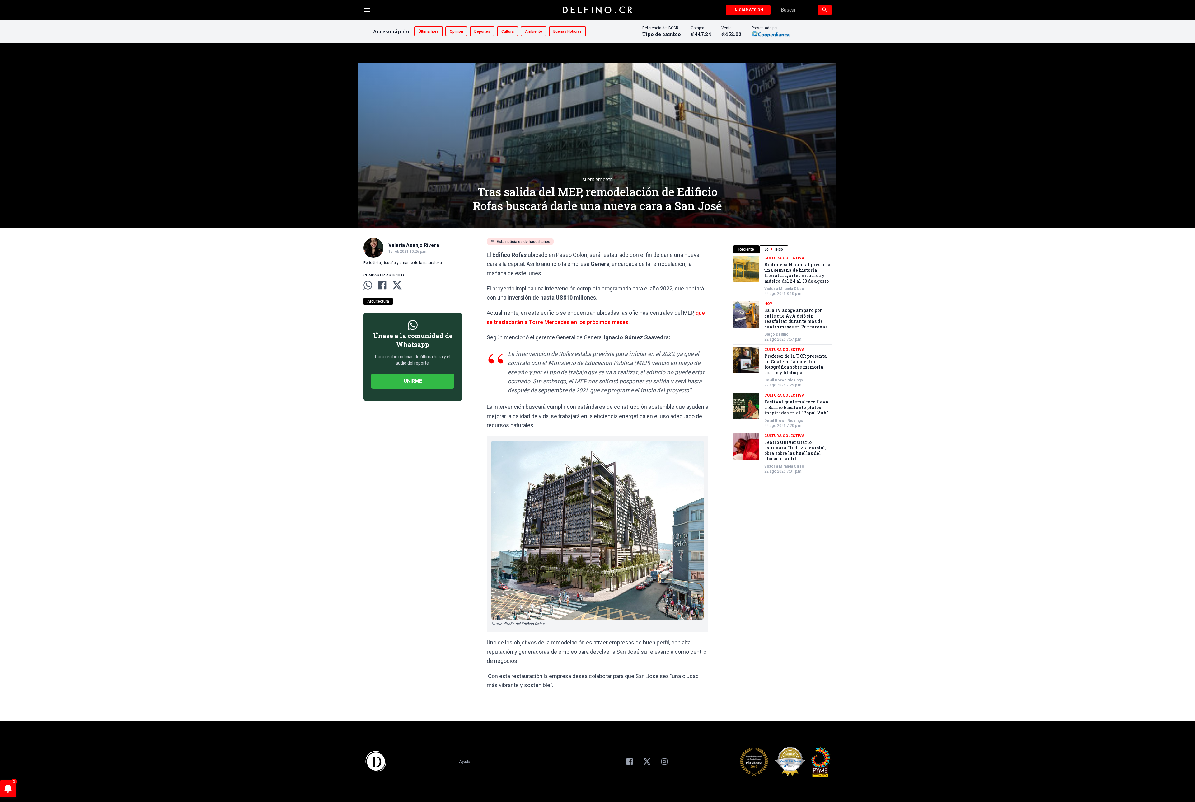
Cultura (507, 31)
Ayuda (464, 761)
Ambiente (533, 31)
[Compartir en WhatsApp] (367, 285)
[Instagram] (664, 761)
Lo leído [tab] (774, 249)
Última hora (428, 31)
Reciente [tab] (746, 249)
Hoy (768, 304)
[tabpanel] (782, 365)
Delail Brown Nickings (783, 380)
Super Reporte (597, 180)
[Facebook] (629, 761)
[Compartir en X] (397, 285)
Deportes (482, 31)
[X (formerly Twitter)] (647, 761)
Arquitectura (378, 301)
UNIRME (413, 381)
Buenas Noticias (567, 31)
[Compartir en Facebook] (382, 285)
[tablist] (782, 249)
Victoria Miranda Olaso (784, 288)
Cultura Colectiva (784, 258)
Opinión (456, 31)
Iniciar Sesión (748, 10)
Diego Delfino (776, 334)
